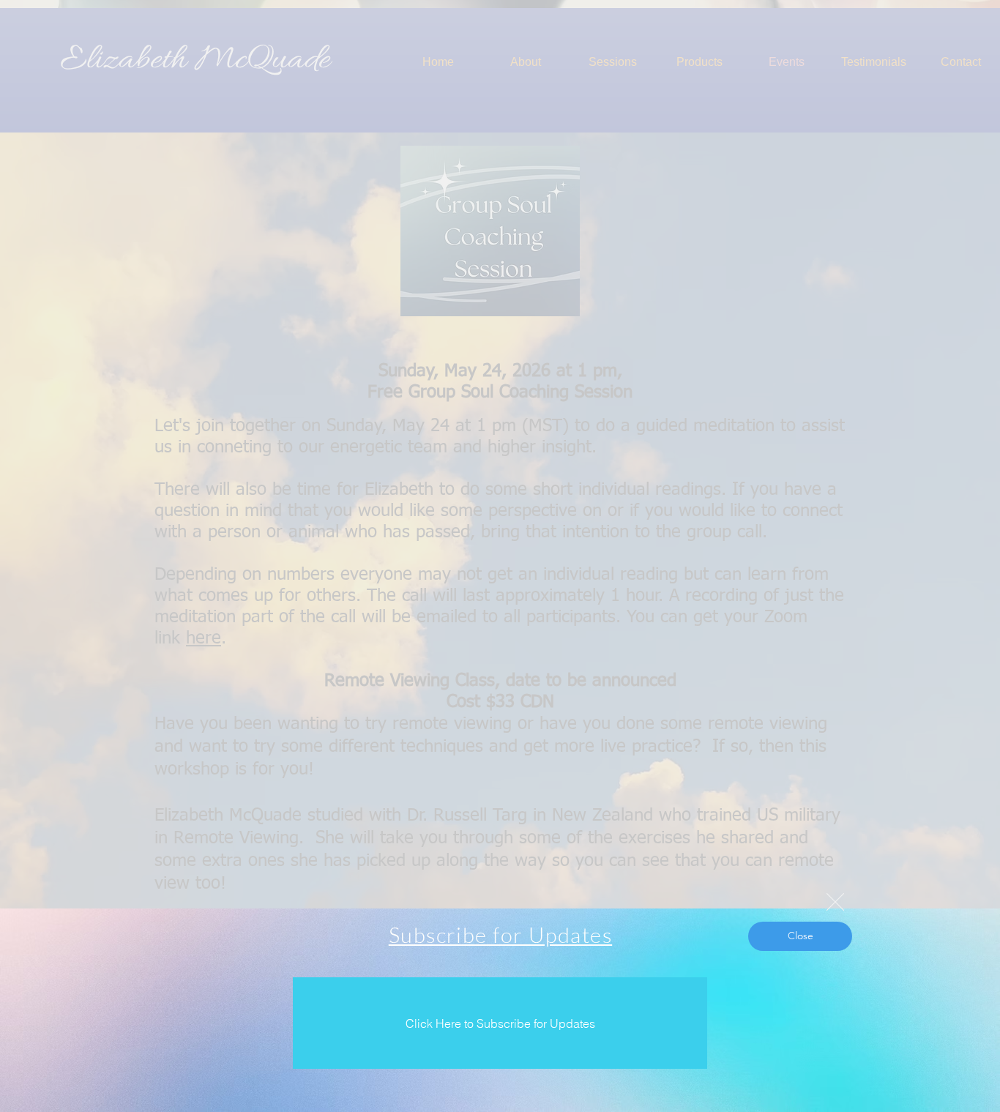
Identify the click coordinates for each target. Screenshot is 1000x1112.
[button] (835, 902)
